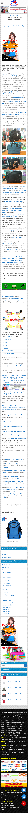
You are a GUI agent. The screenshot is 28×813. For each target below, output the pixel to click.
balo (14, 97)
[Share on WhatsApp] (7, 505)
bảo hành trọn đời (17, 237)
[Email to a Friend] (15, 505)
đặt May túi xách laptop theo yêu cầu (12, 405)
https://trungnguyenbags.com (14, 724)
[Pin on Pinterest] (18, 505)
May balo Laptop (6, 557)
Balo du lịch (18, 391)
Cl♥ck (21, 461)
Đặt (20, 190)
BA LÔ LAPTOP (6, 564)
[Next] (26, 530)
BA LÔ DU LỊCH (7, 577)
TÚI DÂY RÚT (6, 611)
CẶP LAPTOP (5, 567)
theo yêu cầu (20, 192)
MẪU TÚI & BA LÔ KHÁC (8, 598)
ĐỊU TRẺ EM (6, 613)
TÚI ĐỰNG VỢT (7, 607)
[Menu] (2, 3)
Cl (5, 474)
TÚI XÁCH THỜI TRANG (8, 595)
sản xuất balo (17, 262)
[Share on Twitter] (12, 505)
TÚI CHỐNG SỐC (7, 605)
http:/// (17, 438)
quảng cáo (17, 101)
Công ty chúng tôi (8, 243)
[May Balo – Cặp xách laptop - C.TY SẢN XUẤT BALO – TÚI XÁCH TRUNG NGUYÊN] (14, 3)
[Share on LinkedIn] (20, 505)
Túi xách (13, 409)
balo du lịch (19, 97)
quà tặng (11, 101)
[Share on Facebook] (10, 505)
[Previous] (1, 530)
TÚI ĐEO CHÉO (7, 600)
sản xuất (10, 336)
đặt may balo (10, 391)
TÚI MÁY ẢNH (6, 609)
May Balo (7, 409)
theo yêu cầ (17, 114)
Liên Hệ (4, 551)
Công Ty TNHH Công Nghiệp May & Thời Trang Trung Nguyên (14, 377)
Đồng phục (9, 394)
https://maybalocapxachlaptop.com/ (12, 426)
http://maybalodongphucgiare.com (14, 720)
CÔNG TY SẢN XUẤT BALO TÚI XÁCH (14, 381)
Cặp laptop (14, 75)
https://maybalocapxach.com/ (14, 726)
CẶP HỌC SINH (7, 585)
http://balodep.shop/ (13, 435)
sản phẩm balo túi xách (12, 249)
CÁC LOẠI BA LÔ (6, 570)
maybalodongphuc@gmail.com (15, 415)
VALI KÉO (4, 589)
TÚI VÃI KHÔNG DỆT (8, 603)
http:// (13, 421)
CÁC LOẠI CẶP (6, 580)
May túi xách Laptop (7, 554)
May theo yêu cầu (14, 15)
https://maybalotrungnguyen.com (15, 722)
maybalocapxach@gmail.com (13, 732)
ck (7, 474)
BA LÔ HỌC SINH (7, 575)
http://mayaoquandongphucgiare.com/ (14, 431)
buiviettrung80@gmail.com (12, 230)
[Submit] (25, 665)
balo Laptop (6, 75)
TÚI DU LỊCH (5, 592)
